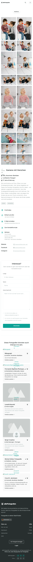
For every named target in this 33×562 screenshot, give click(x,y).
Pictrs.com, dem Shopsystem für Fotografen (16, 551)
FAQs (30, 530)
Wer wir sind (4, 527)
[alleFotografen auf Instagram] (21, 556)
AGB (2, 536)
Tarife (30, 527)
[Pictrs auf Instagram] (21, 558)
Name (4, 282)
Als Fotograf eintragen (16, 541)
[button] (25, 3)
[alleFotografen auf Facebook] (23, 556)
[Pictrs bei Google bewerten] (18, 558)
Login (16, 545)
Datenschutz (4, 533)
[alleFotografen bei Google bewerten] (18, 556)
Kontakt (30, 533)
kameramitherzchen (20, 247)
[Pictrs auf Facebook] (23, 558)
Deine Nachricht (7, 290)
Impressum (4, 530)
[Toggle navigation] (30, 2)
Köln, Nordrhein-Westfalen (11, 175)
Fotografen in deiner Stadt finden (11, 515)
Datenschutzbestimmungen (11, 315)
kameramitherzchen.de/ (21, 244)
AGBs (13, 313)
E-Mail (4, 273)
